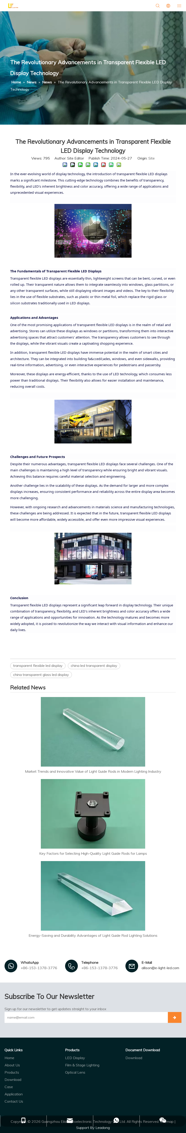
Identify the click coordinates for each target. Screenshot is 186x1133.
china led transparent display (94, 665)
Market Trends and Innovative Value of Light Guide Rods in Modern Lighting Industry (93, 771)
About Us (12, 1065)
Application (14, 1094)
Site (151, 158)
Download (13, 1079)
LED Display (75, 1058)
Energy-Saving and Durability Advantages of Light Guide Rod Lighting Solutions (93, 935)
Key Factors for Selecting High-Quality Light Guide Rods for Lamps (93, 853)
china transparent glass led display (41, 674)
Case (9, 1087)
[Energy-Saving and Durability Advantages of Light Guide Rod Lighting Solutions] (93, 896)
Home (9, 1058)
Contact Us (14, 1101)
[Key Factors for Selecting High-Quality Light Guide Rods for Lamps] (93, 814)
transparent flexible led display (38, 665)
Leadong (102, 1127)
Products (12, 1072)
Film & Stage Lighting (82, 1065)
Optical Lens (75, 1072)
